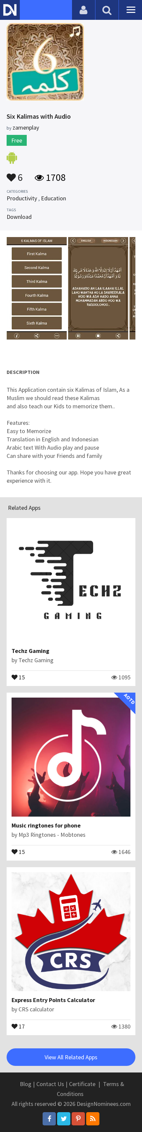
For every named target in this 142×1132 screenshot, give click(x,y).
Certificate (82, 1084)
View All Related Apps (71, 1057)
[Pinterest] (78, 1118)
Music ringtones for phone (46, 825)
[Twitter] (63, 1118)
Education (53, 198)
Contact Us (50, 1084)
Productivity (22, 198)
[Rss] (92, 1118)
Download (19, 217)
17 (21, 1026)
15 (21, 676)
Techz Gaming (30, 651)
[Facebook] (49, 1118)
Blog (25, 1084)
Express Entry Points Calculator (53, 1000)
